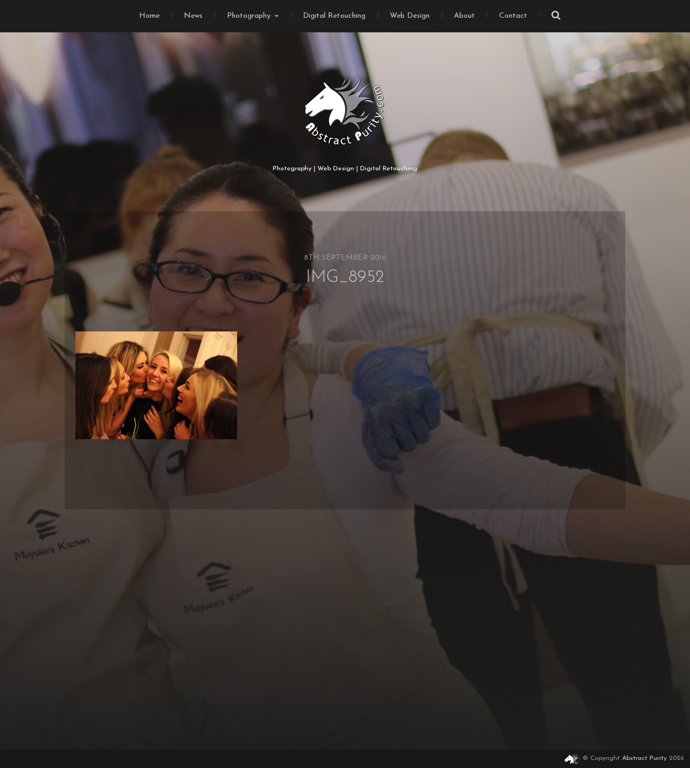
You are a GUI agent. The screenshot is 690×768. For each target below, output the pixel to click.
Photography (249, 16)
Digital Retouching (334, 16)
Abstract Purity (644, 758)
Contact (513, 16)
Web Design (410, 16)
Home (149, 16)
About (464, 16)
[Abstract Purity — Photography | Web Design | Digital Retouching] (345, 110)
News (193, 16)
